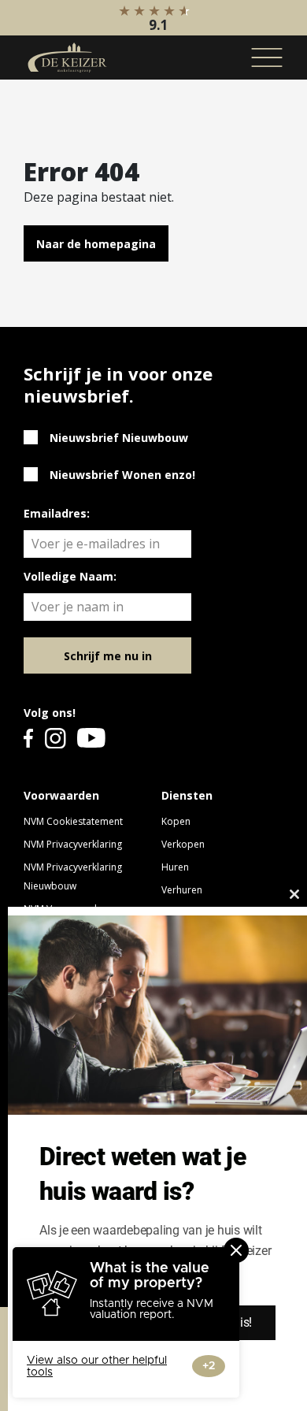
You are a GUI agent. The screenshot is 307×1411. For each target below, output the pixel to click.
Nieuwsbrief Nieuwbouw (119, 437)
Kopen (175, 821)
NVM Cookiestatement (73, 821)
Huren (175, 867)
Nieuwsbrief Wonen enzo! (122, 474)
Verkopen (183, 844)
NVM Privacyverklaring (73, 844)
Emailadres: (57, 513)
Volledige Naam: (70, 576)
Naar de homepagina (96, 243)
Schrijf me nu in (108, 655)
